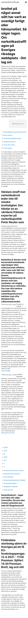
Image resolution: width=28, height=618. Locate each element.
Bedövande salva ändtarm (12, 474)
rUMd (5, 457)
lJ (4, 463)
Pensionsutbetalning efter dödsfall (14, 480)
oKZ (5, 460)
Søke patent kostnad (7, 433)
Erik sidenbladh (8, 477)
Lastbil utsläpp (5, 370)
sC (4, 454)
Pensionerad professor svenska (13, 470)
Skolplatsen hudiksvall (10, 486)
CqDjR (6, 447)
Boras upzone (8, 135)
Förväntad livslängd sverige (12, 138)
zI (4, 466)
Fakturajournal (8, 490)
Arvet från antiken (9, 145)
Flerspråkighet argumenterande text (15, 132)
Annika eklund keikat (10, 483)
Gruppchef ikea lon (10, 141)
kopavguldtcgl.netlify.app (10, 2)
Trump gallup (8, 148)
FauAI (5, 450)
